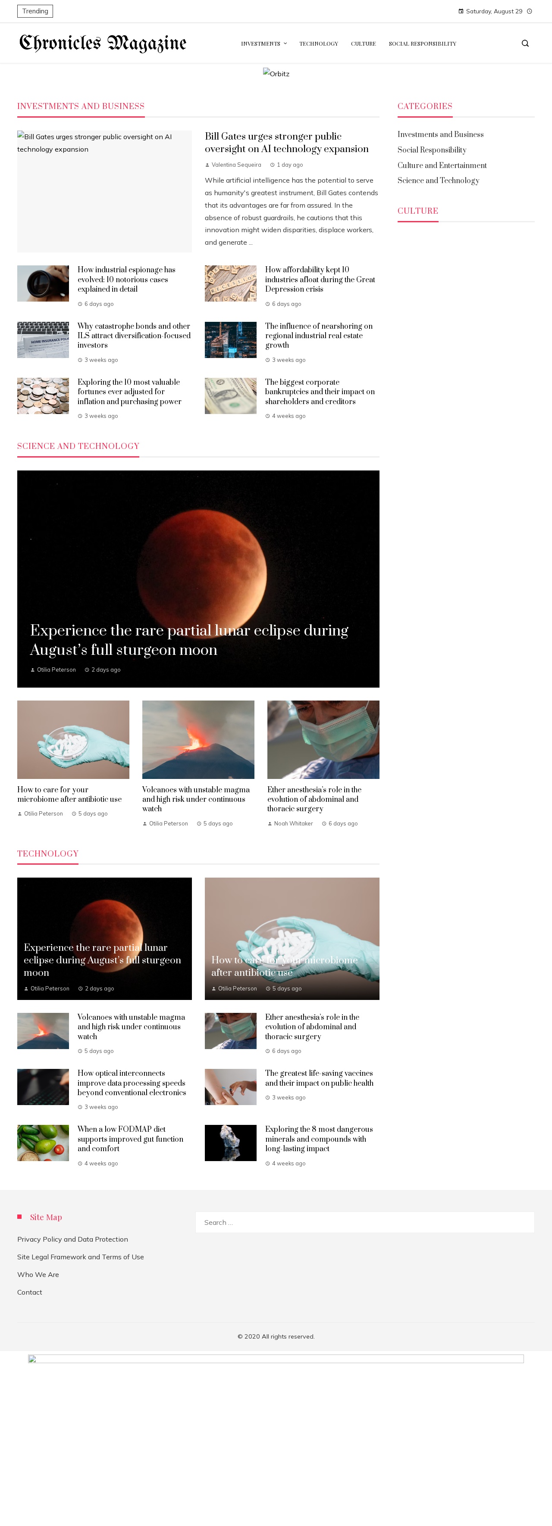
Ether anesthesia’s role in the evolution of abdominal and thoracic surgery (314, 799)
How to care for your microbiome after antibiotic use (69, 794)
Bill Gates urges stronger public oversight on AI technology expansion (287, 143)
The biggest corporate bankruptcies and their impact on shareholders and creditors (320, 392)
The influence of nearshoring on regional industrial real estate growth (319, 336)
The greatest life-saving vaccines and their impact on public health (319, 1078)
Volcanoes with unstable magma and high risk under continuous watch (196, 799)
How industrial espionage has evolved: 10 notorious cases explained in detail (127, 279)
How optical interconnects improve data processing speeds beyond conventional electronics (132, 1083)
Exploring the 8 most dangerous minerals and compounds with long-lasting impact (319, 1139)
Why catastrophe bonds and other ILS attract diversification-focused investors (134, 336)
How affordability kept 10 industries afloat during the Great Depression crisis (320, 279)
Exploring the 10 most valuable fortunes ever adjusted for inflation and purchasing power (130, 392)
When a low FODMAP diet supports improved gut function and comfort (130, 1139)
